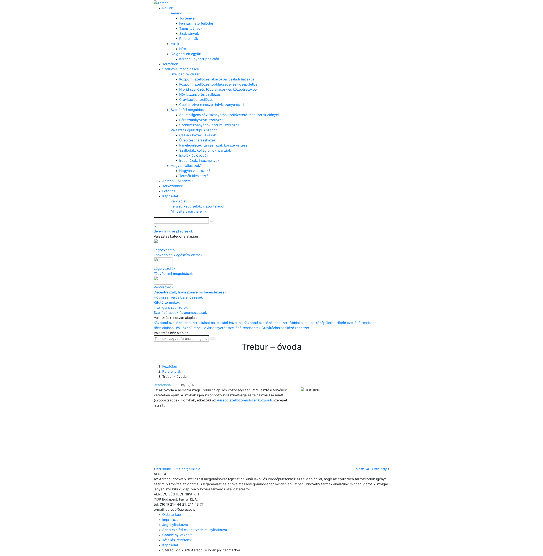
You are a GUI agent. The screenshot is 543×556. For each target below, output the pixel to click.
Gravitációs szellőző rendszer (285, 328)
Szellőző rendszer (185, 74)
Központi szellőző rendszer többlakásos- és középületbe (290, 323)
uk (191, 231)
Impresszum (172, 519)
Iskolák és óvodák (193, 155)
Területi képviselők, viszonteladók (198, 206)
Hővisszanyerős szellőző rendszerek (232, 328)
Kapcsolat (170, 196)
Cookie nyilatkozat (177, 535)
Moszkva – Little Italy (371, 469)
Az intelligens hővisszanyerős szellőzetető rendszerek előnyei (229, 115)
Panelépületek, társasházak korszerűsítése (213, 145)
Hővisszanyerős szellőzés (200, 94)
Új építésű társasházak (197, 140)
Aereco (176, 13)
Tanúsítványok (190, 28)
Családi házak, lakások (197, 135)
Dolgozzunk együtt (186, 54)
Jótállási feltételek (177, 540)
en (161, 231)
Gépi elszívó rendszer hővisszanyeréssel (211, 104)
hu (169, 231)
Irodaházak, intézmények (199, 160)
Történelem (188, 18)
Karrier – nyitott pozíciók (199, 59)
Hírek (175, 43)
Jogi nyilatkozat (175, 525)
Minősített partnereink (188, 211)
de (156, 231)
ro (182, 231)
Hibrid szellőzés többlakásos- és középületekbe (218, 89)
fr (165, 231)
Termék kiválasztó (194, 176)
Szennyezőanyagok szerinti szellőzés (209, 125)
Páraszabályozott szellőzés (201, 120)
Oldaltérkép (171, 514)
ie (174, 231)
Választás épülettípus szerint (194, 130)
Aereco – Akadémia (177, 181)
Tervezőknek (172, 186)
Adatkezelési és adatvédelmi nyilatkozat (194, 530)
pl (178, 231)
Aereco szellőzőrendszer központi (244, 400)
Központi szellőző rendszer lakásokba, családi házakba (199, 323)
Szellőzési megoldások (180, 69)
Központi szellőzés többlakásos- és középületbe (218, 84)
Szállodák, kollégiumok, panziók (205, 150)
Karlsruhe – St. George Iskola (178, 469)
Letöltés (168, 191)
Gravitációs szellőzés (196, 99)
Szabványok (189, 33)
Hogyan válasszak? (186, 165)
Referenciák (188, 38)
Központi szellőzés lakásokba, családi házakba (217, 79)
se (187, 231)
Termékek (170, 64)
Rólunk (167, 8)
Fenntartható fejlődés (196, 23)
